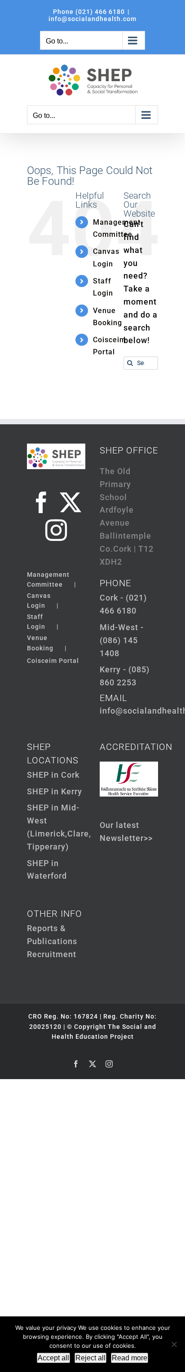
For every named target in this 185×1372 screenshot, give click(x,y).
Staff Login (36, 621)
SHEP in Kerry (54, 791)
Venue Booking (40, 642)
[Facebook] (42, 502)
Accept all (53, 1358)
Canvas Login (39, 600)
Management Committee (48, 579)
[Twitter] (71, 502)
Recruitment (51, 954)
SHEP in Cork (53, 775)
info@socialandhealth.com (92, 18)
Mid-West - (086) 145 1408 (122, 640)
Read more (129, 1358)
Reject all (90, 1358)
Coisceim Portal (53, 660)
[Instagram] (56, 530)
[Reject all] (173, 1344)
